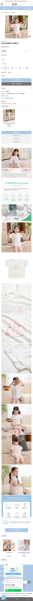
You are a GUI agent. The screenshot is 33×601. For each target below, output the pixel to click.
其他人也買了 (5, 106)
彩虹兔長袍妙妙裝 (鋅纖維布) (24, 553)
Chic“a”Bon (4, 41)
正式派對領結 (9, 552)
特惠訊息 (4, 101)
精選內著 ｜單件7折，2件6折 (9, 103)
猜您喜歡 (4, 536)
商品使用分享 (16, 135)
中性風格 (12, 12)
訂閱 (29, 582)
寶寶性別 (7, 12)
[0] (27, 599)
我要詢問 (16, 141)
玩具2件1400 (16, 8)
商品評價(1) (16, 138)
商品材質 (4, 88)
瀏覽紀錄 (4, 559)
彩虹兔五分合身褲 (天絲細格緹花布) (9, 123)
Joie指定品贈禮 (27, 8)
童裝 (3, 12)
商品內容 (16, 132)
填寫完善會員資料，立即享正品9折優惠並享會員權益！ (16, 1)
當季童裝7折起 (5, 8)
